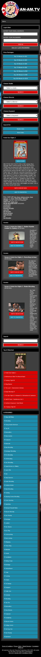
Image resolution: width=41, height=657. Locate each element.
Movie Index (20, 132)
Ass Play (7, 530)
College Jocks (9, 625)
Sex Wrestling (7, 218)
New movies (8, 436)
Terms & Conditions (7, 646)
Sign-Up (14, 48)
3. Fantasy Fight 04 (9, 380)
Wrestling (7, 421)
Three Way (8, 545)
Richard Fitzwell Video (11, 508)
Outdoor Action (9, 485)
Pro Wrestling (9, 455)
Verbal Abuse (9, 568)
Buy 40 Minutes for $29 (20, 63)
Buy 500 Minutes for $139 (21, 78)
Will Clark (25, 198)
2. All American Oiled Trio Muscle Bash (14, 376)
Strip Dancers (9, 477)
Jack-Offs (6, 210)
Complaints (35, 646)
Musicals (7, 443)
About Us (20, 647)
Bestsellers (8, 432)
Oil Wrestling (8, 458)
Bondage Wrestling (8, 208)
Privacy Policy (18, 646)
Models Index (20, 129)
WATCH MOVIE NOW (20, 188)
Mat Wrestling (7, 211)
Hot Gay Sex (9, 629)
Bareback (8, 636)
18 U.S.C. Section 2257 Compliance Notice (20, 653)
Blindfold (7, 549)
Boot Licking (8, 538)
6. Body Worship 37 (9, 391)
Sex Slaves (8, 527)
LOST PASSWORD (23, 48)
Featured (7, 439)
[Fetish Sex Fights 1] (20, 369)
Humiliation (8, 557)
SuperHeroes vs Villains (12, 466)
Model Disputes (27, 646)
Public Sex (8, 591)
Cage (6, 572)
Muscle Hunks (9, 621)
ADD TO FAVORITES (21, 192)
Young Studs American (11, 424)
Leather (7, 523)
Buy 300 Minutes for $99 (20, 74)
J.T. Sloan (11, 198)
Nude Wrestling (7, 214)
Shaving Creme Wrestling (12, 496)
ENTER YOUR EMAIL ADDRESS (13, 31)
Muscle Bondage (8, 213)
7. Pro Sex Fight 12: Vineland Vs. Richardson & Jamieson (20, 395)
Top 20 (7, 428)
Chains (7, 579)
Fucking (7, 576)
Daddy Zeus (14, 202)
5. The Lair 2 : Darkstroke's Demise (14, 388)
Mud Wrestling (9, 489)
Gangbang (8, 617)
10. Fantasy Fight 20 (9, 407)
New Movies (8, 610)
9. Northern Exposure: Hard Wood (13, 403)
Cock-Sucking (9, 500)
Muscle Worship (9, 511)
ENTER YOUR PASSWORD (12, 37)
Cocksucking (9, 534)
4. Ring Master (8, 384)
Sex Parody (8, 515)
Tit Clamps (8, 583)
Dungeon (7, 587)
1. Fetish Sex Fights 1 (10, 372)
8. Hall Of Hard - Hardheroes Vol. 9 (13, 399)
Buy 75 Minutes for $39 (20, 67)
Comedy (7, 595)
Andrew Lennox (25, 197)
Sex (4, 216)
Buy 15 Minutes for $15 (20, 56)
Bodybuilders (7, 206)
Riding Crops (9, 561)
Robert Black (18, 198)
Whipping (7, 542)
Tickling (7, 492)
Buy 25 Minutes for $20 (20, 60)
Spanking (7, 504)
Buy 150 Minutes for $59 (20, 71)
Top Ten (7, 602)
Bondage (7, 519)
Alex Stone (17, 197)
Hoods (7, 553)
